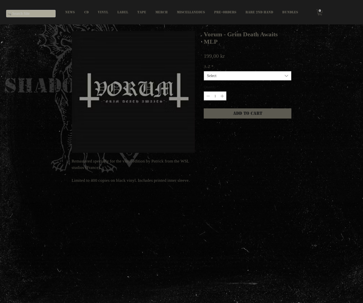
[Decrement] (207, 96)
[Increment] (223, 96)
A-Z (208, 66)
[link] (319, 12)
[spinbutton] (215, 96)
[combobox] (247, 76)
